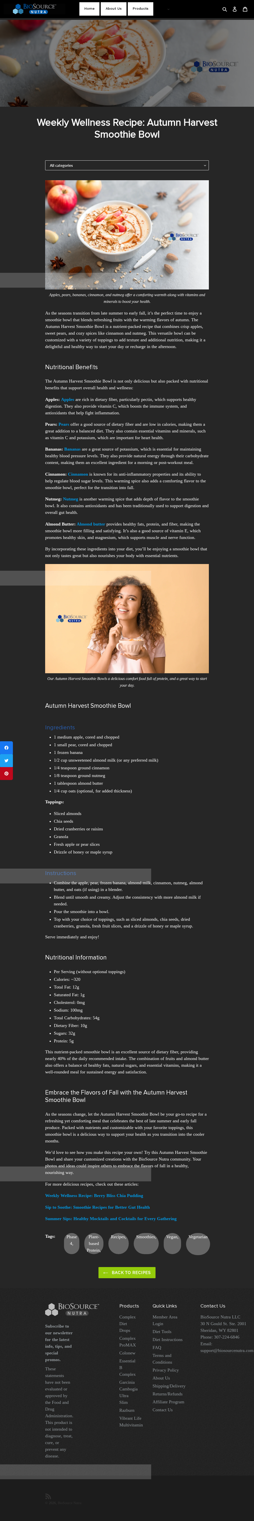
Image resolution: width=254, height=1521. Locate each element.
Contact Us (163, 1409)
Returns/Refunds (168, 1393)
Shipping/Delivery (169, 1385)
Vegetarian (198, 1236)
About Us (161, 1378)
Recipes (118, 1236)
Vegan (171, 1236)
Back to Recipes (131, 1272)
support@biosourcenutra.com (227, 1350)
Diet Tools (162, 1331)
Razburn (126, 1410)
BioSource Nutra (69, 1503)
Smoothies (145, 1236)
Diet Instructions (168, 1339)
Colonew (127, 1352)
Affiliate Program (168, 1401)
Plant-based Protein (93, 1243)
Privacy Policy (166, 1370)
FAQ (157, 1347)
